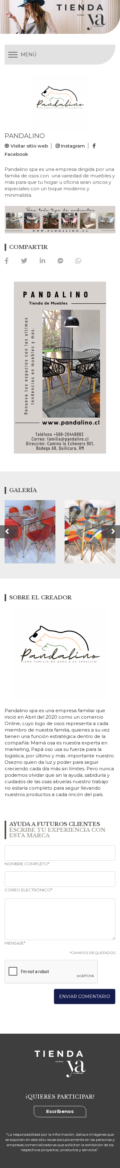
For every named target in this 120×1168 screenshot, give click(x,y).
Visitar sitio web (28, 146)
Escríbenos (60, 1111)
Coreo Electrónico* (28, 890)
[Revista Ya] (66, 16)
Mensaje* (15, 943)
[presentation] (9, 531)
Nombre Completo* (27, 864)
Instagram (72, 146)
